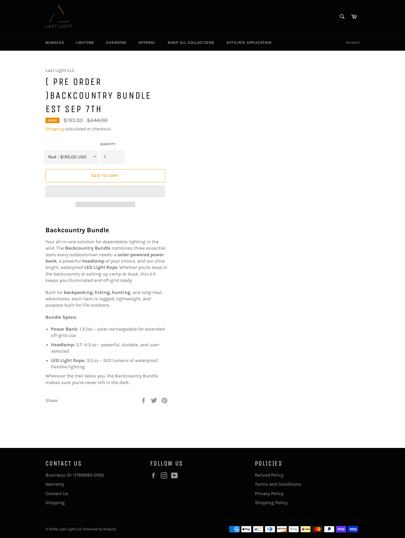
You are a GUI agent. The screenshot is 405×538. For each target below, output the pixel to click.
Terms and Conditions (278, 484)
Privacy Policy (269, 493)
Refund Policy (269, 475)
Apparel (147, 42)
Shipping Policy (271, 502)
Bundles (54, 42)
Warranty (54, 484)
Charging (116, 42)
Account (353, 42)
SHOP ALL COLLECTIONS (191, 42)
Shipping (54, 128)
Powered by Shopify (99, 529)
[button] (105, 191)
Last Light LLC (70, 529)
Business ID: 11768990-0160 (74, 475)
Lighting (85, 42)
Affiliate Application (249, 42)
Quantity (107, 144)
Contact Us (56, 493)
